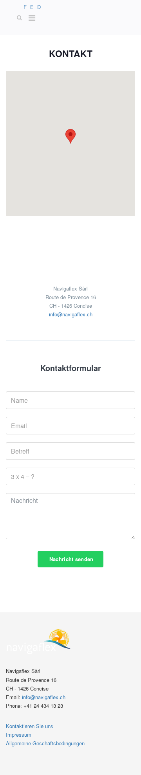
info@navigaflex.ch (70, 314)
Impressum (18, 734)
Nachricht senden (70, 559)
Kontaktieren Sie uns (29, 726)
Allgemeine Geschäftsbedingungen (45, 743)
